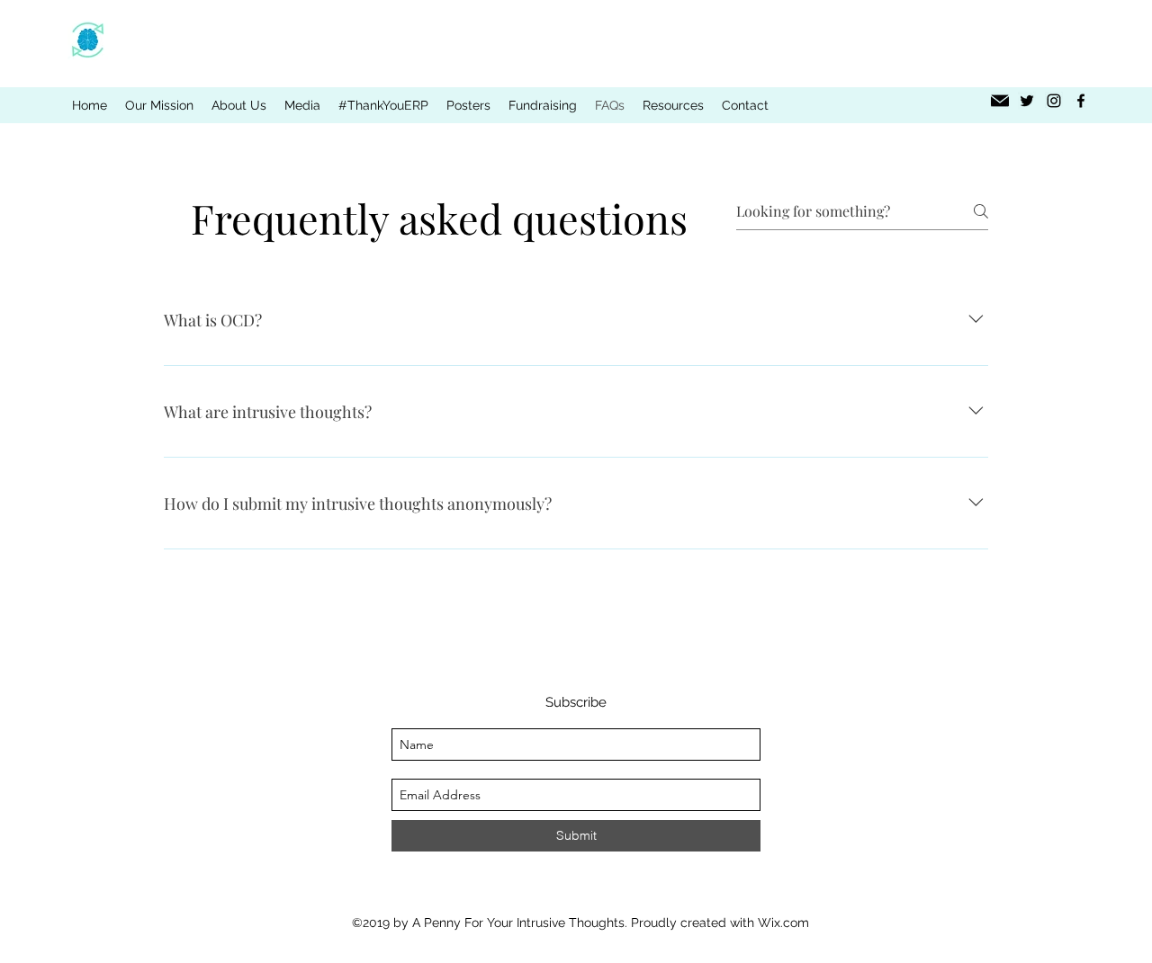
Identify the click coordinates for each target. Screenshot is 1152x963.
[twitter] (1027, 101)
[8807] (1000, 101)
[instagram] (1054, 101)
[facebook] (1081, 101)
